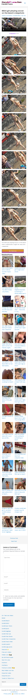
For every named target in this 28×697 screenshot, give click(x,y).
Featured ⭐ (5, 649)
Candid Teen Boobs (7, 636)
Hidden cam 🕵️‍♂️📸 (7, 654)
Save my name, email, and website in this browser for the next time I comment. (14, 598)
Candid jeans (5, 628)
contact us (17, 693)
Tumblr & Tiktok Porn (8, 678)
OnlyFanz (4, 662)
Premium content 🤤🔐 (8, 668)
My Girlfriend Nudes (7, 657)
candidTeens (14, 692)
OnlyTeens (5, 665)
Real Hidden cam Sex (8, 670)
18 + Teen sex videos (7, 615)
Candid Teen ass (6, 634)
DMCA (22, 693)
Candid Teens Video (7, 641)
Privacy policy (7, 693)
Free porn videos (6, 652)
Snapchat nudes (6, 673)
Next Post (14, 541)
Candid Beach (5, 620)
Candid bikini (16, 15)
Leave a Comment (7, 15)
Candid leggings (6, 631)
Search (4, 682)
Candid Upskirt (6, 644)
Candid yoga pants (7, 647)
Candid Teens (7, 4)
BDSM (3, 618)
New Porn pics (6, 660)
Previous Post (14, 538)
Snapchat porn (6, 675)
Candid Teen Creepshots (8, 639)
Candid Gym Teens (7, 626)
